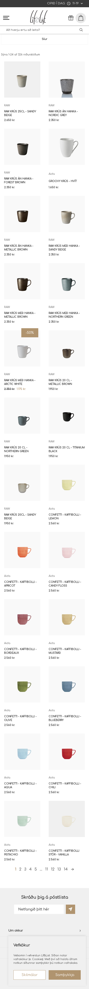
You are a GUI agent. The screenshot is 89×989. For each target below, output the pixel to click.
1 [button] (15, 869)
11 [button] (46, 869)
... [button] (41, 869)
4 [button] (30, 869)
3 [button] (25, 869)
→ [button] (72, 869)
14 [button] (66, 869)
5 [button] (36, 869)
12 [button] (52, 869)
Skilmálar (30, 975)
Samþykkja (64, 975)
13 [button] (59, 869)
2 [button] (20, 869)
